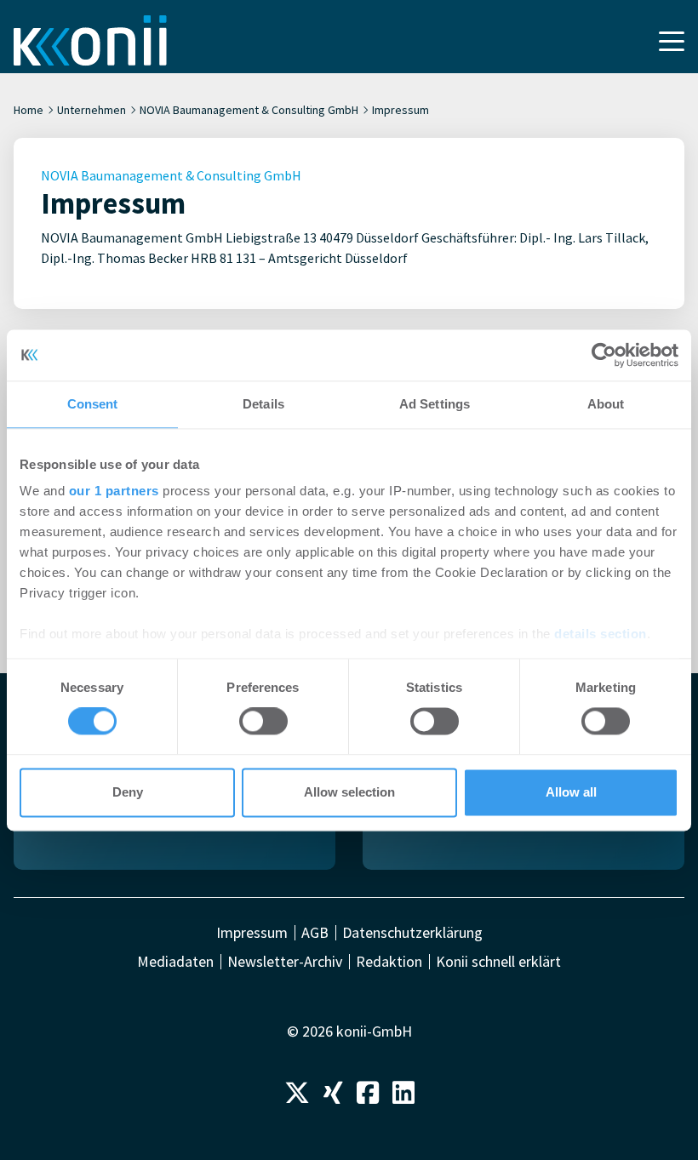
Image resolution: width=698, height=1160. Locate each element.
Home (28, 109)
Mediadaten (175, 961)
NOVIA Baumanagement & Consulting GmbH (249, 109)
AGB (315, 932)
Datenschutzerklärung (412, 932)
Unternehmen (91, 109)
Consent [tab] (92, 404)
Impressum (252, 932)
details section (600, 633)
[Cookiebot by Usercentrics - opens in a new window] (603, 355)
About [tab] (606, 404)
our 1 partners (114, 490)
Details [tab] (263, 404)
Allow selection (349, 792)
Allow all (571, 792)
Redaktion (389, 961)
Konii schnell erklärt (498, 961)
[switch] (263, 721)
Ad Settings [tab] (434, 404)
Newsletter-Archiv (284, 961)
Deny (127, 792)
